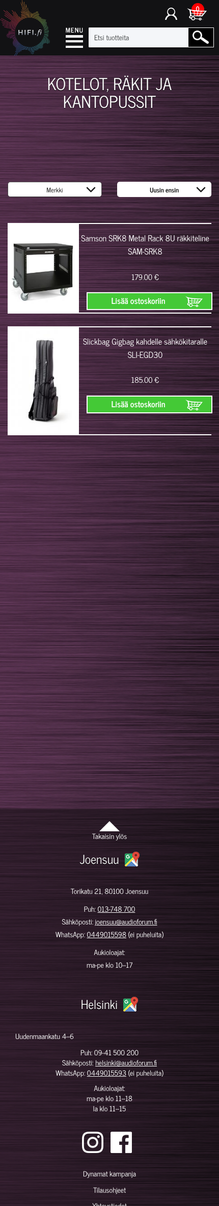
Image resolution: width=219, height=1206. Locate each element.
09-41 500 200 (116, 1052)
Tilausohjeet (109, 1190)
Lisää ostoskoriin (139, 300)
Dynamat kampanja (109, 1174)
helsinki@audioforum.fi (126, 1063)
